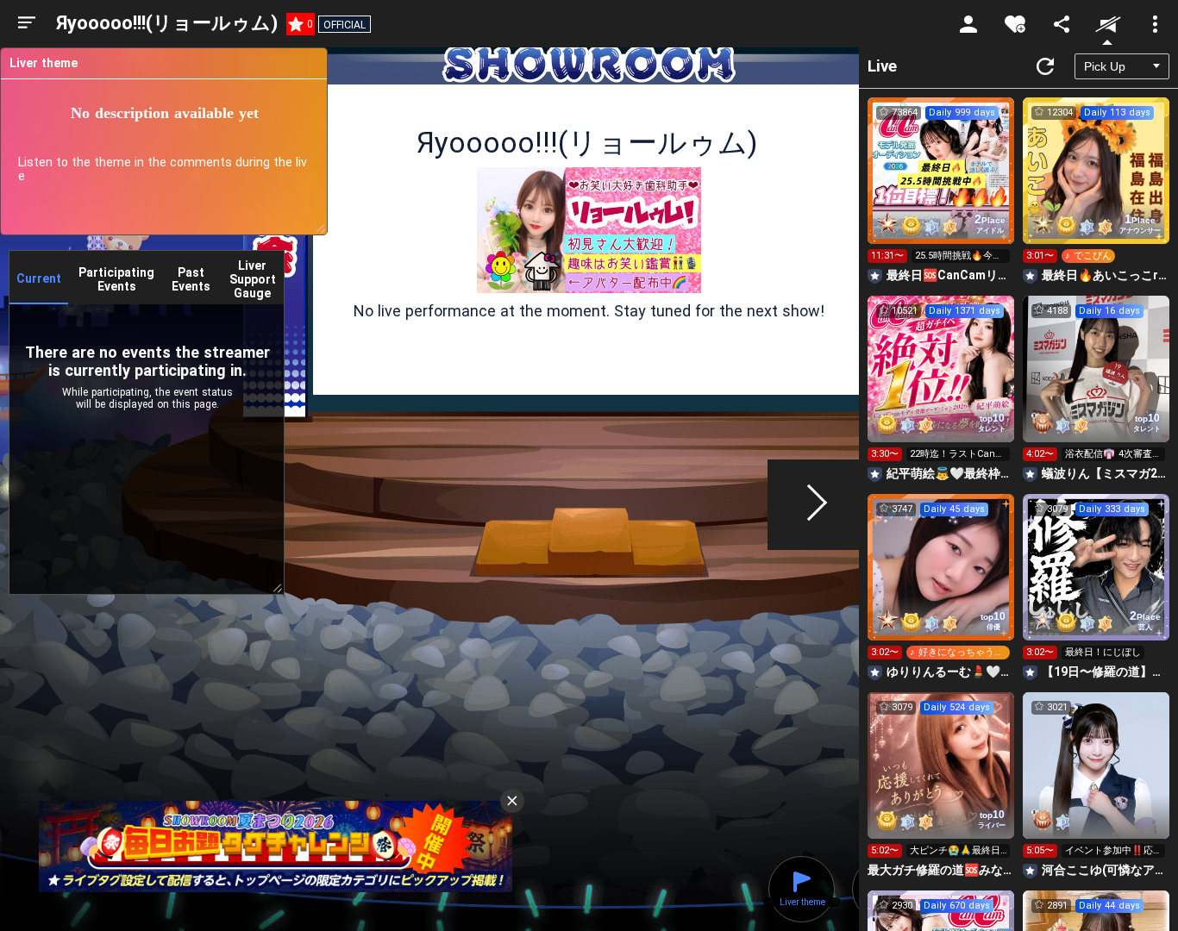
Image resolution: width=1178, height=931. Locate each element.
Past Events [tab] (191, 279)
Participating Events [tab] (116, 279)
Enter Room (941, 186)
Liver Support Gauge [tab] (252, 279)
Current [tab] (38, 278)
